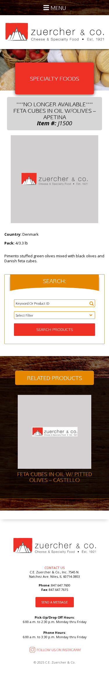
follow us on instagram (59, 650)
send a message (54, 602)
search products (54, 329)
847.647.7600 (60, 585)
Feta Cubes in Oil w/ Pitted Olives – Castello (54, 477)
